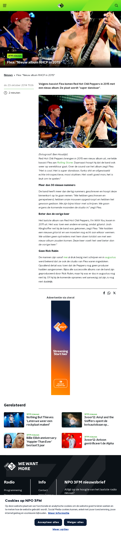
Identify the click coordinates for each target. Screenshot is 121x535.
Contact (43, 490)
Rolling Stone (65, 162)
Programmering (13, 490)
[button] (5, 6)
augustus (110, 257)
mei (66, 257)
